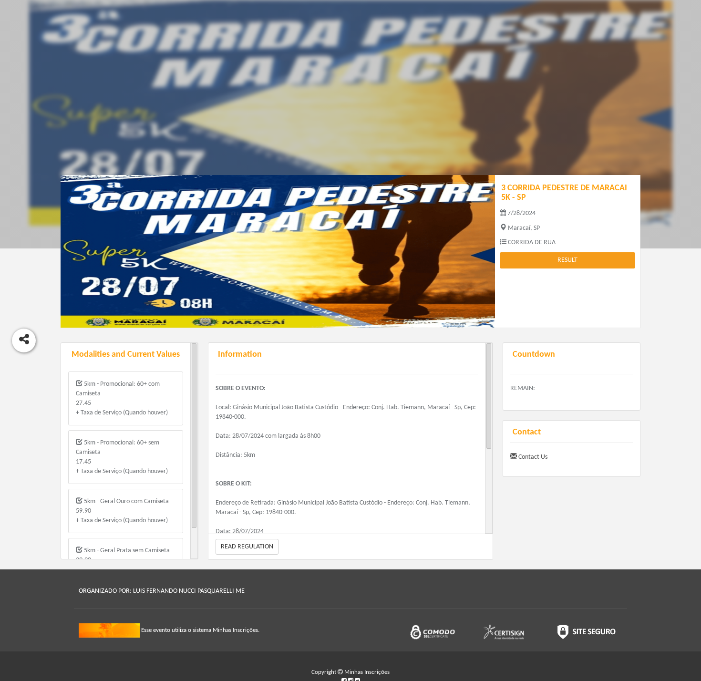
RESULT (567, 260)
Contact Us (532, 457)
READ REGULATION (247, 546)
